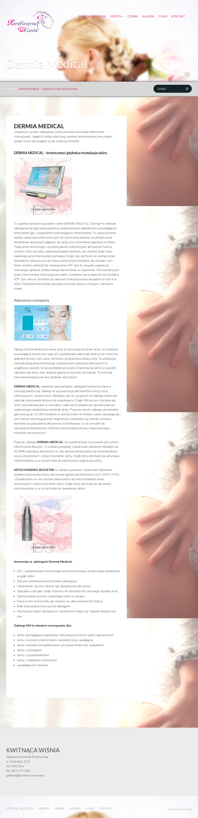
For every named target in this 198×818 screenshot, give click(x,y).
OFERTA (117, 16)
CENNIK (132, 16)
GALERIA (148, 16)
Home (10, 89)
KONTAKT (178, 16)
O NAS (163, 16)
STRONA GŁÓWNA (92, 16)
